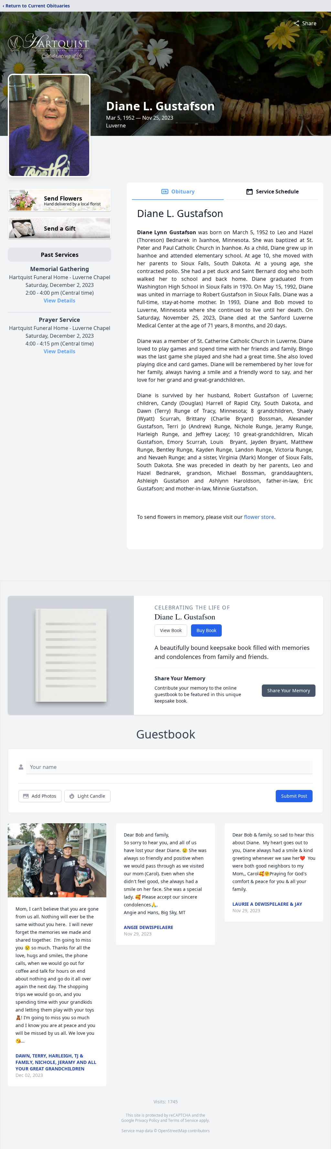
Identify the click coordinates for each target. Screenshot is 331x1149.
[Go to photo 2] (55, 893)
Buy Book (206, 630)
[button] (57, 860)
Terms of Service (183, 1120)
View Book (171, 630)
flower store (259, 516)
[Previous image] (14, 860)
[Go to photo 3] (59, 893)
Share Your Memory (288, 690)
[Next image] (100, 860)
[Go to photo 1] (51, 893)
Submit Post (294, 796)
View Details (59, 300)
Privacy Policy (147, 1120)
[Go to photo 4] (63, 893)
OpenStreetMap (172, 1130)
